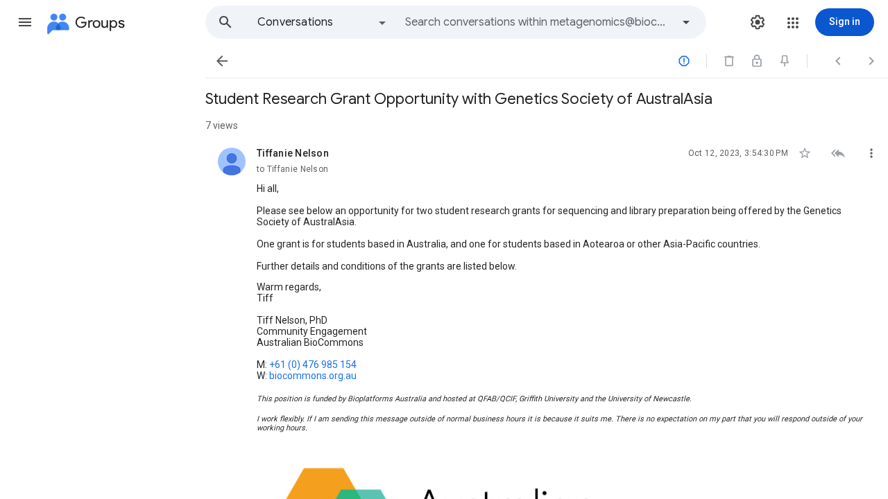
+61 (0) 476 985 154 (313, 364)
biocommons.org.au (313, 375)
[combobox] (538, 22)
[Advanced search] (686, 22)
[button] (25, 22)
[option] (322, 22)
